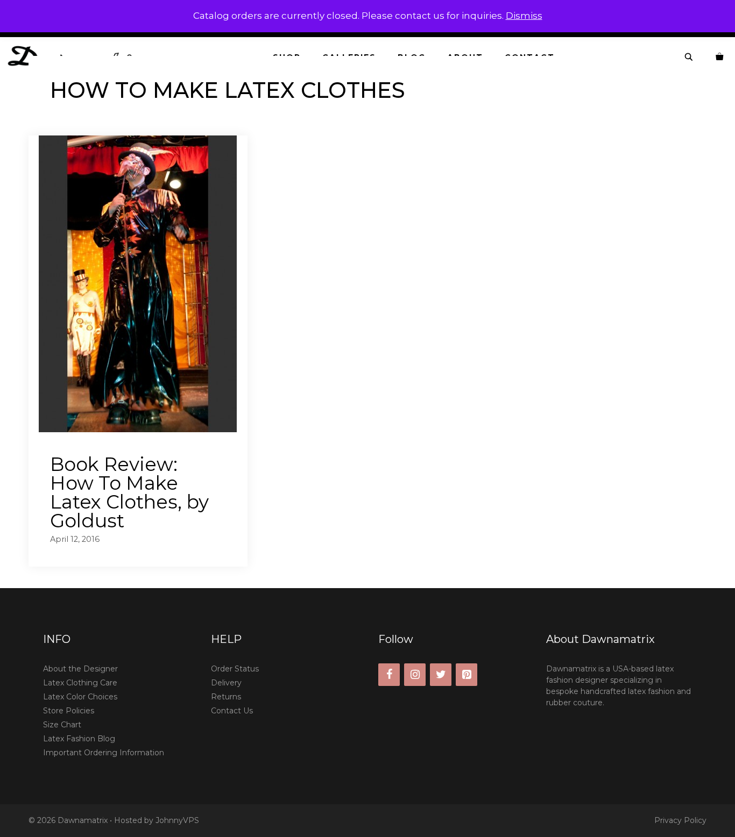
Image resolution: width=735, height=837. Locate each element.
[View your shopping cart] (720, 57)
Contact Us (232, 711)
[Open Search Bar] (689, 57)
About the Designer (80, 669)
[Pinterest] (466, 674)
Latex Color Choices (80, 697)
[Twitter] (440, 674)
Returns (226, 697)
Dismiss (524, 15)
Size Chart (62, 724)
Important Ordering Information (103, 752)
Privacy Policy (680, 820)
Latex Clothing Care (80, 683)
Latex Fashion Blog (79, 738)
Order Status (235, 669)
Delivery (226, 683)
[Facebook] (389, 674)
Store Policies (68, 711)
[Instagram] (415, 674)
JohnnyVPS (177, 820)
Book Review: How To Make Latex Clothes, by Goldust (129, 492)
